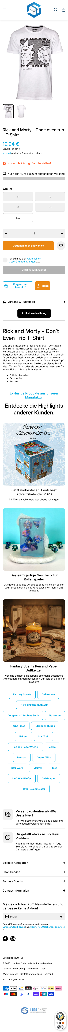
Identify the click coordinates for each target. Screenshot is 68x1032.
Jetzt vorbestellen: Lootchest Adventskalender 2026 (34, 492)
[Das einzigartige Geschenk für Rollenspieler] (34, 539)
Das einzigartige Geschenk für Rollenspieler (34, 577)
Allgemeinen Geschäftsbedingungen (25, 260)
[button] (63, 10)
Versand (7, 153)
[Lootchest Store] (34, 10)
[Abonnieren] (61, 916)
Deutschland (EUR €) (13, 958)
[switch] (60, 1027)
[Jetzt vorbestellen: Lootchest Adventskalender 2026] (34, 454)
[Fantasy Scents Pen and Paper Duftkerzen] (34, 630)
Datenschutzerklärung (14, 927)
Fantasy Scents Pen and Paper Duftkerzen (34, 668)
